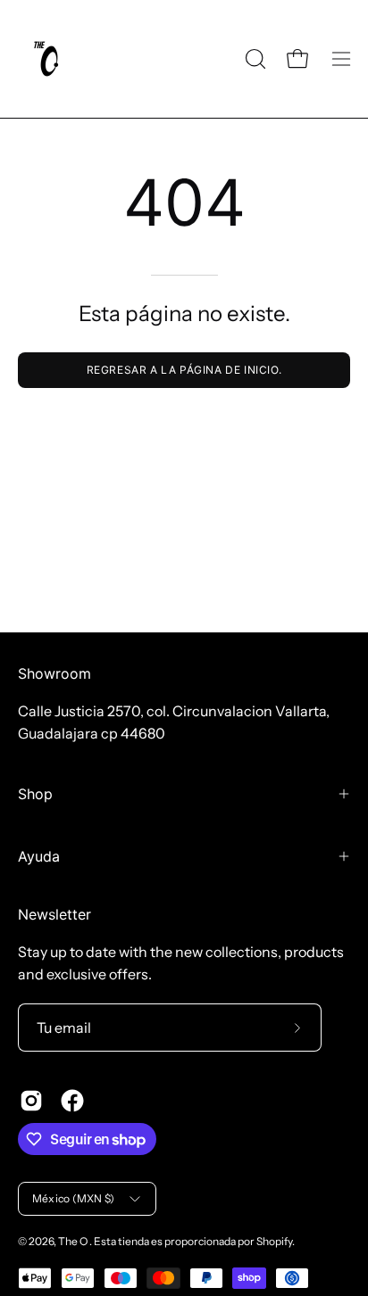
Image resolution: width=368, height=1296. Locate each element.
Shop (35, 794)
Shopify (274, 1241)
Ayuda (39, 856)
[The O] (49, 58)
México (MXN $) (73, 1198)
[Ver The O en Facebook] (72, 1100)
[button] (253, 58)
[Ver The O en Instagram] (31, 1100)
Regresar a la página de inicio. (184, 369)
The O (73, 1241)
